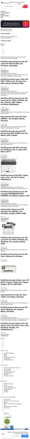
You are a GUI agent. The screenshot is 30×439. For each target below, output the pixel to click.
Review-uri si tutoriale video (11, 401)
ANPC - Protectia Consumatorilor (13, 403)
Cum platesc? (7, 370)
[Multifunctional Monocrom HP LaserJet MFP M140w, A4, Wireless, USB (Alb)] (15, 58)
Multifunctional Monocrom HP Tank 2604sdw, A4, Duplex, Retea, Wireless (14, 309)
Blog (2, 17)
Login (18, 3)
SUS (3, 19)
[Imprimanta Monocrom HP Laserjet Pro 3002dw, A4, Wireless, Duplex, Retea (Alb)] (15, 206)
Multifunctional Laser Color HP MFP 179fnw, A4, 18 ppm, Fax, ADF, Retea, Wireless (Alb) (14, 81)
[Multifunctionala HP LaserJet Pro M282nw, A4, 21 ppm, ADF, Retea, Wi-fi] (15, 144)
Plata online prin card (9, 357)
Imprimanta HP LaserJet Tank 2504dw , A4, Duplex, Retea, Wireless (14, 118)
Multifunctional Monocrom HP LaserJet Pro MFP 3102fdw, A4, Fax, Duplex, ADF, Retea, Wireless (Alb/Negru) (14, 101)
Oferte (2, 14)
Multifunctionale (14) (6, 38)
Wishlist (6, 374)
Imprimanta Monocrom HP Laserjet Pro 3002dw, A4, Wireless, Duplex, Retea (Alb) (13, 211)
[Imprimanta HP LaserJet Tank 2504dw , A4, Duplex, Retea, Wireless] (15, 113)
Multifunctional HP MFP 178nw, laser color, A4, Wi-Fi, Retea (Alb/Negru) (14, 177)
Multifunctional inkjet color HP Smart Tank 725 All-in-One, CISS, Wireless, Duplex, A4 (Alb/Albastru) (15, 326)
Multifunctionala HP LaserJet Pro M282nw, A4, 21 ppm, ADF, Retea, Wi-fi (14, 149)
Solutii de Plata (5, 15)
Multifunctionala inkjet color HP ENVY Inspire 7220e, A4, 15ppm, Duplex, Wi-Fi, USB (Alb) (15, 282)
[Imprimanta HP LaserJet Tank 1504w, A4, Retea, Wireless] (15, 291)
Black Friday (7, 399)
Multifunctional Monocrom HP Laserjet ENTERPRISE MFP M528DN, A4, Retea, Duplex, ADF (15, 193)
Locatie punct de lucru (10, 387)
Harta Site (6, 408)
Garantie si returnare (9, 371)
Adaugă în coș (4, 71)
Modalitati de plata (9, 353)
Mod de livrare (8, 373)
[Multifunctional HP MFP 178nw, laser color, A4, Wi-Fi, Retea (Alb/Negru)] (9, 172)
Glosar (5, 402)
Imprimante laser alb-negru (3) (9, 36)
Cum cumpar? (7, 369)
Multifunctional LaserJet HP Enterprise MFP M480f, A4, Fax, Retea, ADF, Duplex (14, 133)
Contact (6, 391)
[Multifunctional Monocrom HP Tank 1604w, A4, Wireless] (15, 251)
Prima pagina (4, 29)
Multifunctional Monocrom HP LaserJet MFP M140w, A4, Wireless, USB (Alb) (14, 63)
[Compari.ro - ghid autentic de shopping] (7, 424)
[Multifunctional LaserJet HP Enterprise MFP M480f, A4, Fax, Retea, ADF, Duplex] (15, 128)
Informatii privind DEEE (10, 406)
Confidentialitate (8, 359)
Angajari (6, 390)
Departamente (8, 389)
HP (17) (3, 43)
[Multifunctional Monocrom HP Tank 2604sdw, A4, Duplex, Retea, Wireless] (15, 304)
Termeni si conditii (9, 375)
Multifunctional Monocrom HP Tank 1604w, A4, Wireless (14, 255)
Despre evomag (8, 386)
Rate (5, 354)
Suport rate (7, 358)
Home (5, 385)
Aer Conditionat (5, 13)
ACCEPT (25, 436)
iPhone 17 (3, 11)
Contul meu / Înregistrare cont (12, 367)
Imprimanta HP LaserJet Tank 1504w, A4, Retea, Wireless (14, 296)
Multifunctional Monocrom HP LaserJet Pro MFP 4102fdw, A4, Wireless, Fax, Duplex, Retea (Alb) (14, 240)
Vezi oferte (26, 24)
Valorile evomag (8, 383)
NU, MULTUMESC (15, 436)
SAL (5, 405)
